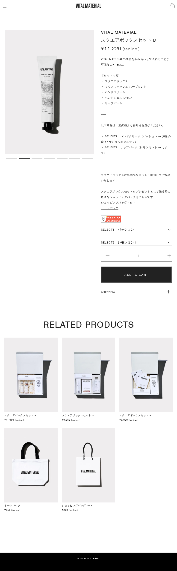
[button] (11, 158)
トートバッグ (109, 208)
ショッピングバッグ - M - (118, 202)
